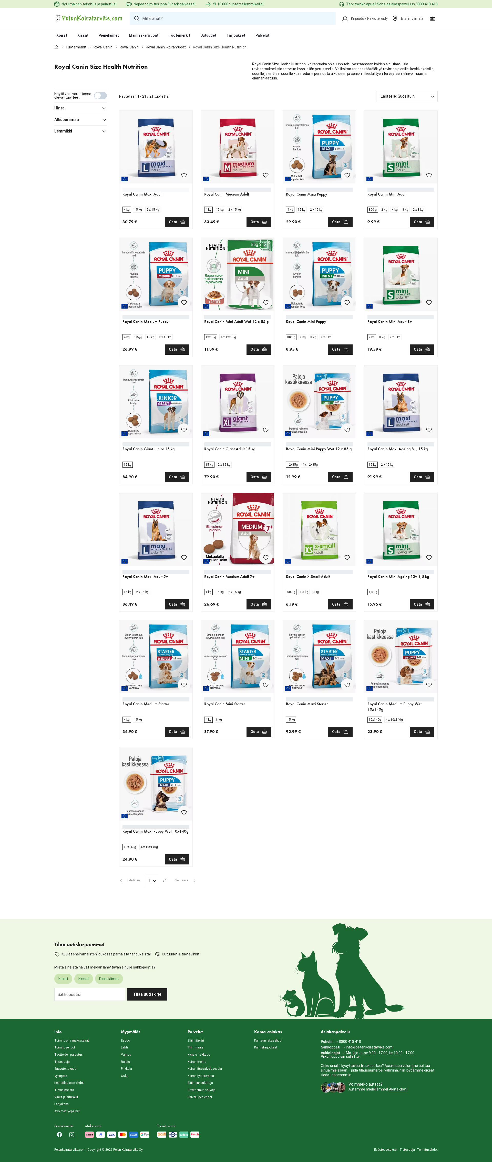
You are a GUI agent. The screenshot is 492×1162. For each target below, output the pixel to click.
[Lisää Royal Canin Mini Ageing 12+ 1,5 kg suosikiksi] (429, 557)
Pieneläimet (109, 35)
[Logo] (89, 18)
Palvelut (262, 35)
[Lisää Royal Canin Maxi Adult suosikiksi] (184, 175)
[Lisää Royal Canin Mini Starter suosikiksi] (265, 684)
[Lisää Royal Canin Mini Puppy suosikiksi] (347, 302)
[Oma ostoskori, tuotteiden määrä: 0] (432, 18)
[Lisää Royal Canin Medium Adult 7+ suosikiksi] (265, 557)
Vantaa (126, 1054)
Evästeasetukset (385, 1149)
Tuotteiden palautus (68, 1054)
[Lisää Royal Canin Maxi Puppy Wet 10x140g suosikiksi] (184, 812)
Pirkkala (126, 1069)
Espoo (125, 1040)
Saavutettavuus (65, 1069)
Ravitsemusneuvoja (202, 1090)
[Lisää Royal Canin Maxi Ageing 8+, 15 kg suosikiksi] (429, 429)
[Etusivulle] (56, 47)
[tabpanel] (246, 487)
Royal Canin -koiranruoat (166, 47)
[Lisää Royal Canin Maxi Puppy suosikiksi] (347, 175)
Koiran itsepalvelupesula (205, 1069)
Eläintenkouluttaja (200, 1083)
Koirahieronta (197, 1062)
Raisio (125, 1062)
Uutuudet (208, 35)
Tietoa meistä (64, 1090)
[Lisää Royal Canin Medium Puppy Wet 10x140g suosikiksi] (429, 684)
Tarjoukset (236, 35)
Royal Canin (103, 47)
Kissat (82, 35)
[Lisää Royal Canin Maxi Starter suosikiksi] (347, 684)
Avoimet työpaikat (67, 1111)
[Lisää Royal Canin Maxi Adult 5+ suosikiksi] (184, 557)
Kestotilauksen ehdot (69, 1083)
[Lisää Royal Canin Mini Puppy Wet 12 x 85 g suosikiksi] (347, 429)
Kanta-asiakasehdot (268, 1040)
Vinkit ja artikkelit (66, 1097)
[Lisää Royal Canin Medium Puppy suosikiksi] (184, 302)
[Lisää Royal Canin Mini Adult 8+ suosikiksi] (429, 302)
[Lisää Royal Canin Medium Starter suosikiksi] (184, 684)
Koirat (61, 35)
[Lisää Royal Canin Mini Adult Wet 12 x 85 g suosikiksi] (265, 302)
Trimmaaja (195, 1047)
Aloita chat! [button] (398, 1089)
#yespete (60, 1076)
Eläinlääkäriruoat (143, 35)
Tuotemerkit (179, 35)
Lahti (124, 1047)
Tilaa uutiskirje (147, 994)
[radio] (126, 210)
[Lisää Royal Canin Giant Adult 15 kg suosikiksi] (265, 429)
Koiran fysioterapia (201, 1076)
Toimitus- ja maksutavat (71, 1040)
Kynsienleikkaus (199, 1054)
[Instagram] (72, 1135)
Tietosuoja (62, 1062)
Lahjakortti (61, 1104)
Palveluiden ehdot (200, 1097)
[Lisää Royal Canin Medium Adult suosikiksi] (265, 175)
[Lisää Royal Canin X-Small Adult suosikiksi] (347, 557)
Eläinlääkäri (196, 1040)
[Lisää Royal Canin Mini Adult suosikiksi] (429, 175)
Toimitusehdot (64, 1047)
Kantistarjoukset (265, 1047)
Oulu (124, 1076)
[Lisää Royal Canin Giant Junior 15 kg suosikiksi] (184, 429)
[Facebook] (59, 1135)
